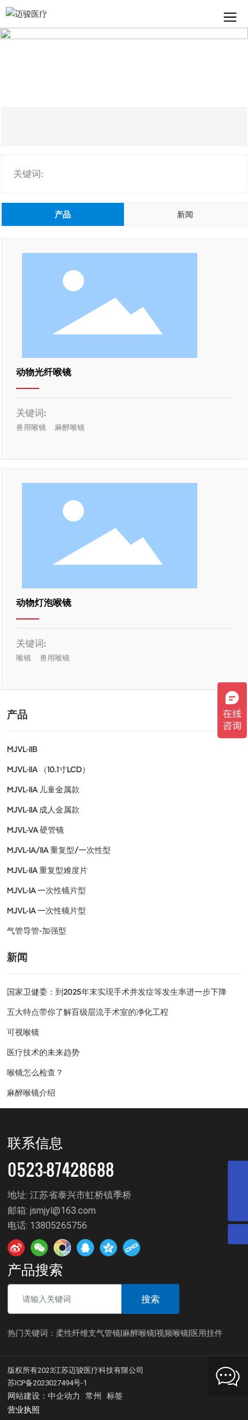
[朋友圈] (62, 1247)
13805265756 (58, 1225)
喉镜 (23, 658)
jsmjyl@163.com (63, 1210)
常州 (93, 1395)
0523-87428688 (60, 1169)
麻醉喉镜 (70, 428)
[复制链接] (131, 1247)
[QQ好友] (85, 1247)
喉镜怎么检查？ (35, 1073)
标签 (115, 1395)
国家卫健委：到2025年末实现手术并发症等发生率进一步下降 (117, 992)
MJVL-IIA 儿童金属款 (43, 790)
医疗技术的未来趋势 (43, 1053)
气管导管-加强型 (36, 931)
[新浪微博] (16, 1247)
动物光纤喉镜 (44, 372)
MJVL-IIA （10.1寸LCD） (48, 770)
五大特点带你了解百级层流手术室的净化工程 (87, 1013)
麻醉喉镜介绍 (31, 1093)
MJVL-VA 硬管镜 (35, 830)
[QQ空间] (108, 1247)
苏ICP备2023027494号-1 (47, 1382)
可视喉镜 (23, 1033)
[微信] (39, 1247)
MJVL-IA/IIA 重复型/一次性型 (59, 851)
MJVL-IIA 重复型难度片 (47, 871)
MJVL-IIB (22, 750)
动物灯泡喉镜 (44, 603)
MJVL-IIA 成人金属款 (43, 810)
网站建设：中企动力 (43, 1395)
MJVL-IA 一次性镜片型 (46, 891)
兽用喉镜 (31, 428)
